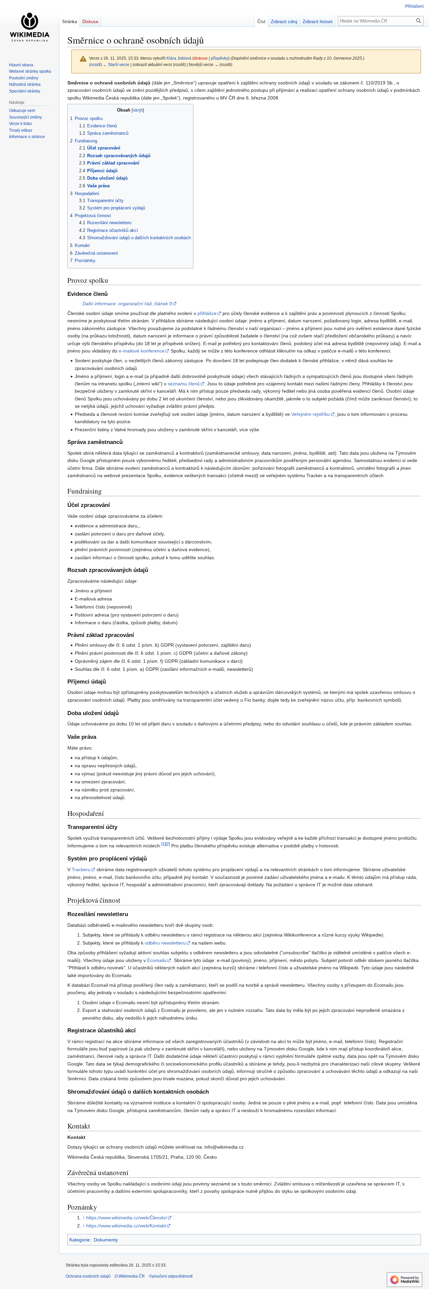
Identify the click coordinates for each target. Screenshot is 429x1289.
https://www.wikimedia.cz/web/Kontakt (126, 1225)
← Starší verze (116, 64)
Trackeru (81, 869)
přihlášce (207, 313)
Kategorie (79, 1239)
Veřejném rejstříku (310, 414)
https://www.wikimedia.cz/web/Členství (126, 1217)
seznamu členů (184, 383)
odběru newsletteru (165, 943)
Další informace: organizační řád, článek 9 (127, 303)
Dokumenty (106, 1239)
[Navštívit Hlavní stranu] (29, 27)
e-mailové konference (142, 350)
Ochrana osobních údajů (88, 1276)
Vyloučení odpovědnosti (171, 1276)
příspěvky (219, 58)
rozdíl (95, 64)
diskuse (201, 58)
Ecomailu (157, 960)
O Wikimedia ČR (130, 1276)
